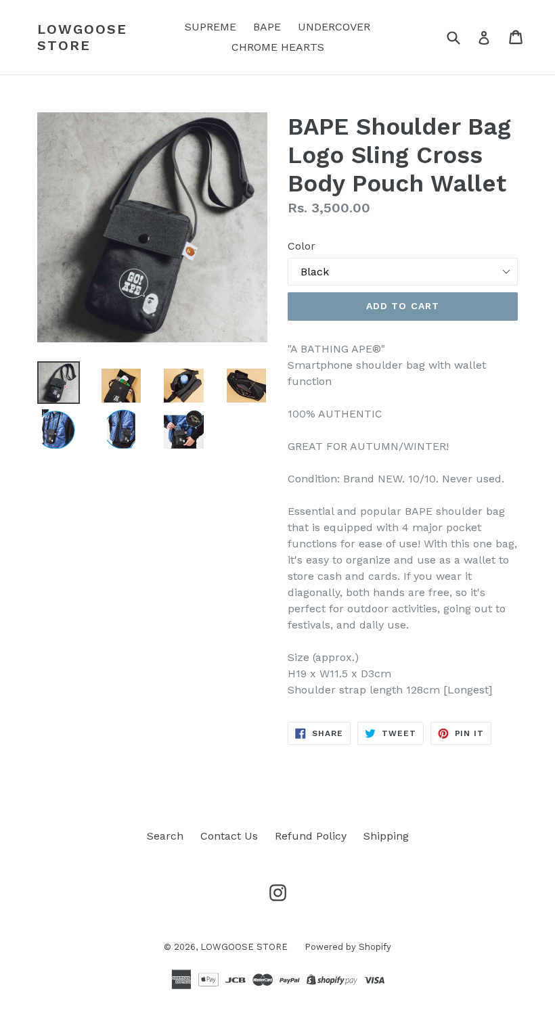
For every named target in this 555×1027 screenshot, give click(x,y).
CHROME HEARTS (277, 47)
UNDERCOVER (334, 26)
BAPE (267, 26)
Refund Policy (311, 835)
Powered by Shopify (348, 947)
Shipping (386, 835)
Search (165, 835)
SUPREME (210, 26)
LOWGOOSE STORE (82, 37)
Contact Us (229, 835)
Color (301, 245)
